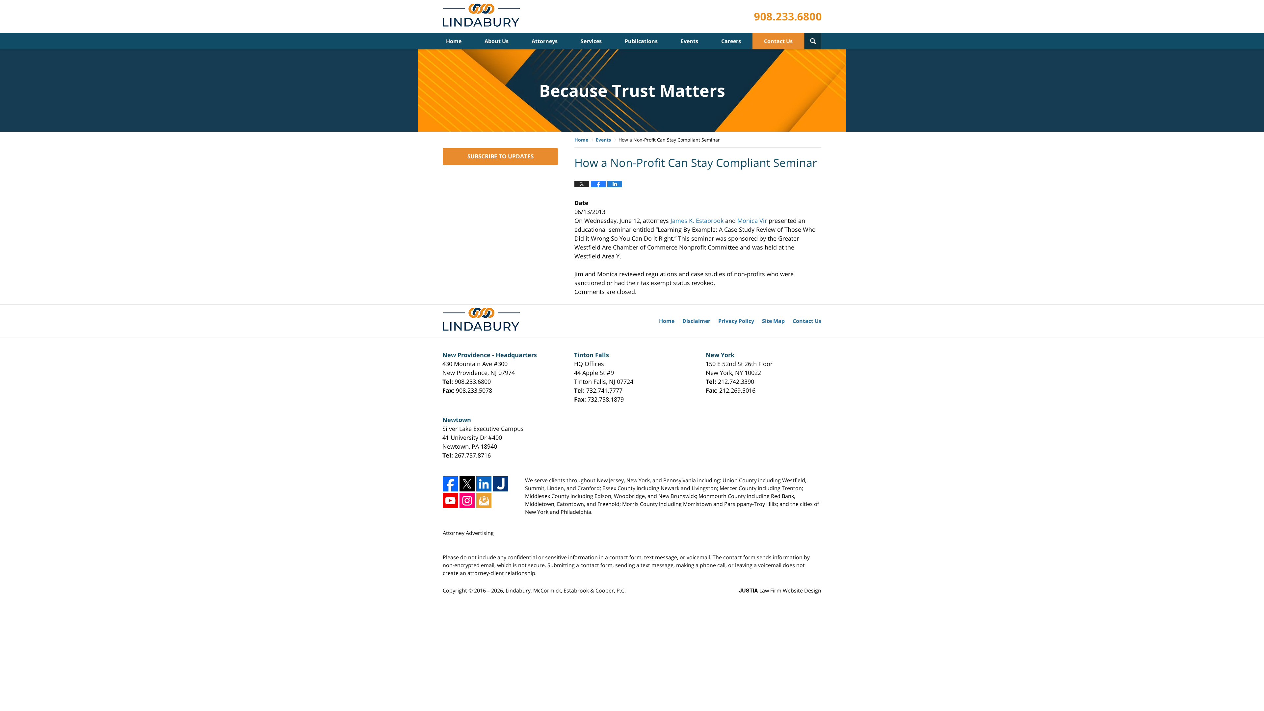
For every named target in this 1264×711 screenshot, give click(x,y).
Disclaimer (696, 321)
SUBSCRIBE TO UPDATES (500, 156)
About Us (497, 41)
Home (453, 41)
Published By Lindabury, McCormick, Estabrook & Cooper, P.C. (787, 17)
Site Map (773, 321)
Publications (641, 41)
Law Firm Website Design (780, 590)
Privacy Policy (736, 321)
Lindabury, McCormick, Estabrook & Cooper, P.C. (566, 590)
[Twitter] (467, 483)
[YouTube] (450, 500)
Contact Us (778, 41)
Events (689, 41)
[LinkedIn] (483, 483)
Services (591, 41)
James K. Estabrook (697, 220)
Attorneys (545, 41)
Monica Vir (752, 220)
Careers (731, 41)
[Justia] (500, 483)
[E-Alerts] (483, 500)
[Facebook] (450, 483)
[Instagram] (467, 500)
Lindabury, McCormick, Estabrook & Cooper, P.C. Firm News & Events (483, 17)
